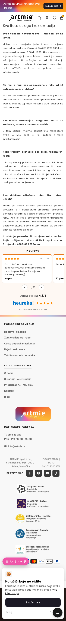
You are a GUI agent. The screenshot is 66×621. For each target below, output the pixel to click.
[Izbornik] (4, 18)
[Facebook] (29, 473)
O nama (8, 373)
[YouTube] (47, 473)
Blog (7, 396)
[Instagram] (38, 473)
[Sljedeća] (41, 287)
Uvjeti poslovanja (14, 349)
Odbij (9, 612)
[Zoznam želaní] (54, 17)
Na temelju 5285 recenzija (33, 309)
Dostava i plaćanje (15, 331)
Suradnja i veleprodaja (17, 378)
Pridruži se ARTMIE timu (18, 384)
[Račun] (47, 18)
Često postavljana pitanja (19, 343)
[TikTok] (55, 473)
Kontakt (9, 390)
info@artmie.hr (16, 446)
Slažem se (33, 602)
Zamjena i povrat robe (17, 337)
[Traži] (39, 18)
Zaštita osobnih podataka (19, 355)
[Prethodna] (24, 287)
